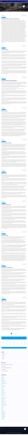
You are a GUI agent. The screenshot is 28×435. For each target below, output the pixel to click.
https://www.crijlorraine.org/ (19, 287)
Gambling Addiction (4, 235)
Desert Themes (19, 432)
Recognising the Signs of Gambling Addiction (9, 80)
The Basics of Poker (4, 49)
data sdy (2, 406)
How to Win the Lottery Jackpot (7, 267)
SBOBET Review (4, 173)
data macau (2, 419)
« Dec (2, 347)
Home (13, 6)
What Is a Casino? (4, 111)
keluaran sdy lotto (3, 416)
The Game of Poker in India (6, 204)
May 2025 (3, 358)
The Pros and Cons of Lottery (6, 143)
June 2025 (3, 357)
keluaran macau (18, 321)
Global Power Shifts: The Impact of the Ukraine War (10, 19)
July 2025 (3, 355)
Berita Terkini (4, 17)
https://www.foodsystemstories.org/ (16, 161)
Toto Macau (2, 376)
